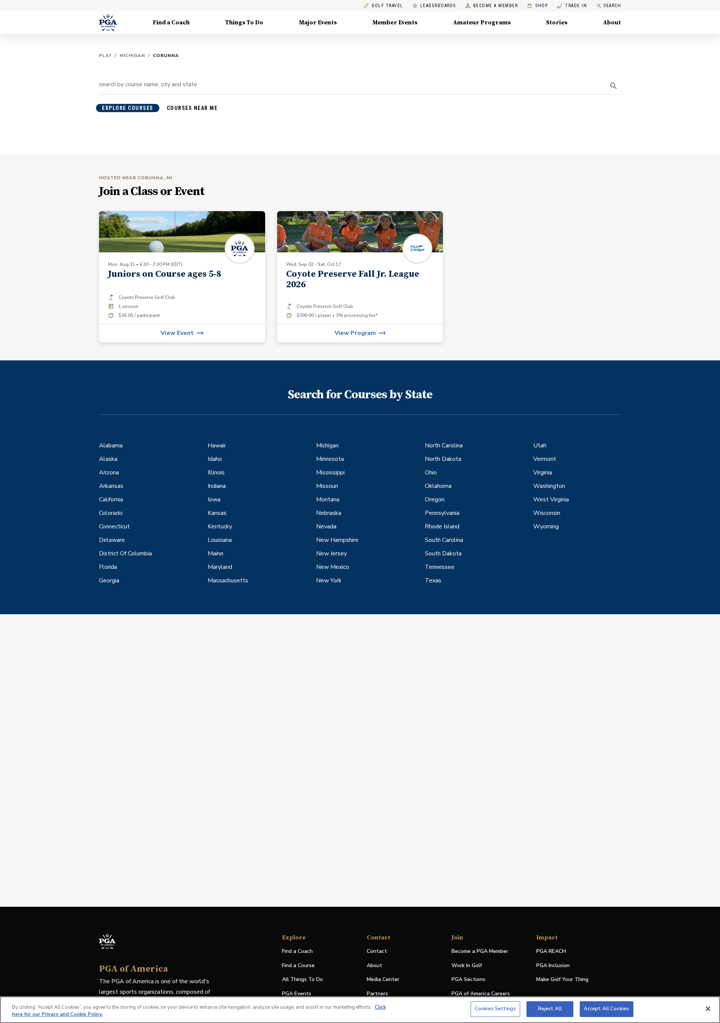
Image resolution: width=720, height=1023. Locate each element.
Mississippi (330, 472)
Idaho (215, 459)
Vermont (544, 459)
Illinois (216, 472)
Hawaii (216, 445)
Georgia (109, 580)
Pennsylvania (442, 513)
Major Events (318, 22)
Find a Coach (171, 22)
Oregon (434, 499)
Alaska (108, 459)
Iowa (214, 499)
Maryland (220, 567)
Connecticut (114, 526)
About (612, 22)
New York (329, 580)
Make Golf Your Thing (562, 980)
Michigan (132, 55)
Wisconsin (546, 513)
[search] (613, 85)
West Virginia (551, 499)
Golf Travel (387, 5)
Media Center (383, 980)
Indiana (217, 486)
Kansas (217, 513)
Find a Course (298, 965)
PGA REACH (551, 952)
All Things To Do (302, 979)
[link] (360, 276)
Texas (433, 580)
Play (105, 55)
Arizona (109, 472)
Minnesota (330, 459)
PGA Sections (468, 979)
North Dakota (443, 459)
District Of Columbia (125, 553)
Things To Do (244, 22)
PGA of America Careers (481, 994)
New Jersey (331, 553)
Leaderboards (438, 5)
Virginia (542, 472)
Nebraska (328, 513)
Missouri (327, 486)
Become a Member (495, 5)
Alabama (111, 445)
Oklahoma (438, 486)
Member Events (394, 22)
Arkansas (111, 486)
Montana (327, 499)
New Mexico (332, 567)
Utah (539, 445)
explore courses (127, 108)
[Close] (708, 1008)
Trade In (572, 5)
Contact (377, 951)
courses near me (192, 108)
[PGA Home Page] (108, 22)
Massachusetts (228, 580)
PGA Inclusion (553, 965)
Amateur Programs (482, 22)
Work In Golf (467, 965)
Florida (108, 567)
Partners (377, 993)
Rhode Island (442, 526)
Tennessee (439, 567)
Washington (549, 486)
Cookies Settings (495, 1008)
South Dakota (443, 553)
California (111, 499)
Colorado (111, 513)
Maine (216, 553)
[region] (360, 1009)
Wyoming (546, 526)
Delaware (112, 540)
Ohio (431, 472)
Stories (556, 22)
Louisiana (220, 540)
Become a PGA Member (480, 951)
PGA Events (296, 993)
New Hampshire (337, 540)
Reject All (550, 1008)
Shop (537, 5)
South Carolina (444, 540)
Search (612, 5)
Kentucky (220, 526)
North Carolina (444, 445)
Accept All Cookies (606, 1008)
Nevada (326, 526)
